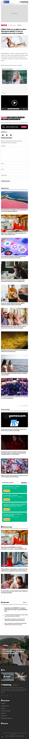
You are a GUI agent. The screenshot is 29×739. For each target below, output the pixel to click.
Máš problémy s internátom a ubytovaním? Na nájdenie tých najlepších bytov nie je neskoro (14, 570)
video (18, 119)
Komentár (3, 145)
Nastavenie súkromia (6, 718)
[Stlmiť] (24, 109)
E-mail (2, 169)
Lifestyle (4, 25)
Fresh (4, 587)
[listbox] (23, 602)
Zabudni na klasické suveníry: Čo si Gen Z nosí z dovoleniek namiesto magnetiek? (13, 651)
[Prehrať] (3, 109)
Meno (2, 163)
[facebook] (1, 695)
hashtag (10, 117)
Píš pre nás (4, 715)
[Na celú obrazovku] (26, 109)
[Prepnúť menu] (1, 2)
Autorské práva (5, 705)
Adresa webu (4, 175)
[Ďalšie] (26, 676)
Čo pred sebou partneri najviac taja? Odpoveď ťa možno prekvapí (14, 591)
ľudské (22, 117)
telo (14, 119)
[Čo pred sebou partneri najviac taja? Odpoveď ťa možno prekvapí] (14, 581)
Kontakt (3, 703)
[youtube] (4, 695)
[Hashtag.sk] (24, 2)
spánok (9, 119)
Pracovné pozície (7, 482)
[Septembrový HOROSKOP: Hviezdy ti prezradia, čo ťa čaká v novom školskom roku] (14, 537)
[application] (14, 102)
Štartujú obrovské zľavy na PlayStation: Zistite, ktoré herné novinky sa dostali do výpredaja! (13, 430)
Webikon (22, 736)
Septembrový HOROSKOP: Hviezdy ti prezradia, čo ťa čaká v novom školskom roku (14, 548)
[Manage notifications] (2, 737)
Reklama (3, 713)
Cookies (3, 708)
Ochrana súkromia (5, 710)
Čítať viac (7, 658)
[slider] (13, 108)
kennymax (12, 736)
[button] (14, 103)
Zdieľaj (7, 1)
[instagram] (7, 695)
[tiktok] (10, 695)
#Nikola (19, 25)
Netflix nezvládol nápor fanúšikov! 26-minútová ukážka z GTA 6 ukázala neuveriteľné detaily (14, 476)
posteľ (4, 119)
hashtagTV (16, 117)
